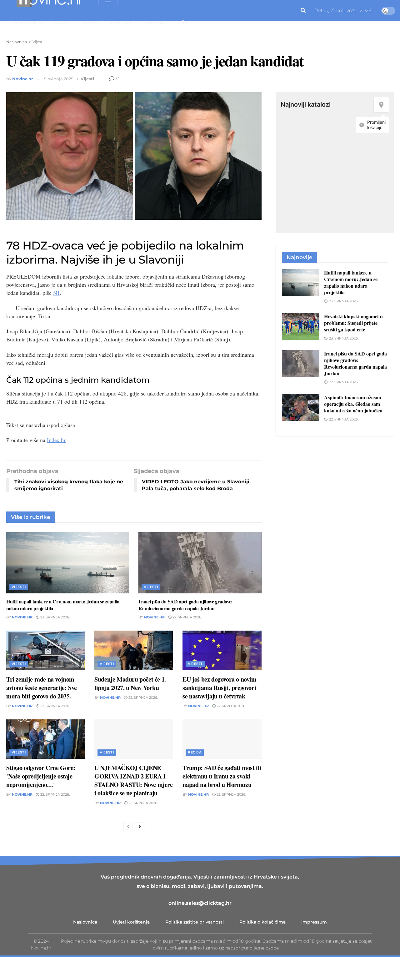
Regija (195, 752)
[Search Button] (303, 10)
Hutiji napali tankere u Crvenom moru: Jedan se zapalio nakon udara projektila (62, 605)
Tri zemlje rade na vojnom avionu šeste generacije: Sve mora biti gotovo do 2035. (41, 688)
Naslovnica (29, 22)
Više (182, 22)
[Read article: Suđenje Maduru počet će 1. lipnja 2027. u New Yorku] (133, 650)
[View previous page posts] (128, 827)
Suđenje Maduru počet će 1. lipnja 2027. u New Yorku (130, 683)
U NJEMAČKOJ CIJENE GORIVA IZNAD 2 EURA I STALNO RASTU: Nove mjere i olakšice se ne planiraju (133, 780)
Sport (90, 22)
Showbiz (156, 22)
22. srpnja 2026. (187, 617)
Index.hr (56, 440)
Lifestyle (119, 22)
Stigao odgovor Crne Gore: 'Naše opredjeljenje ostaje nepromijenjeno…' (40, 776)
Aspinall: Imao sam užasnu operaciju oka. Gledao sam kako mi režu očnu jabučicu (353, 404)
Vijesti (62, 22)
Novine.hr (22, 78)
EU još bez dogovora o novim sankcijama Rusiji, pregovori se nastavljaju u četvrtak (219, 688)
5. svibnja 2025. (59, 78)
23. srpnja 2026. (54, 617)
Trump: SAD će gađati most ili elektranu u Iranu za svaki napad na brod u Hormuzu (221, 776)
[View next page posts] (139, 827)
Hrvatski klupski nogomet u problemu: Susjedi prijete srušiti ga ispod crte (353, 323)
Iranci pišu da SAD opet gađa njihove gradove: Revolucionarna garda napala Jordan (185, 605)
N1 (56, 292)
